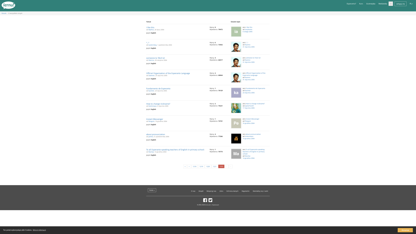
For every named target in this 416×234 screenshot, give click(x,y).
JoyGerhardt (249, 106)
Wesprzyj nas (211, 191)
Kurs (361, 3)
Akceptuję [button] (405, 230)
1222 (221, 166)
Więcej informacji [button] (39, 230)
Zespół (201, 191)
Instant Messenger (154, 119)
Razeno (247, 45)
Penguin (151, 121)
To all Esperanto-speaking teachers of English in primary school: (175, 149)
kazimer (151, 91)
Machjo (151, 152)
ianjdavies (248, 29)
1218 (194, 166)
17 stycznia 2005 (249, 108)
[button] (391, 4)
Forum (4, 13)
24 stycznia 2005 (249, 93)
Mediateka (383, 3)
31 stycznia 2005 (249, 47)
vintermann (249, 136)
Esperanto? (351, 3)
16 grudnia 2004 (248, 123)
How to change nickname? (158, 103)
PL (411, 3)
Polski (151, 190)
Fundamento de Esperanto (158, 88)
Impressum (215, 205)
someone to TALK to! (155, 58)
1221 (214, 166)
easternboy (153, 45)
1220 (208, 166)
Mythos (151, 30)
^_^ (147, 42)
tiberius (151, 60)
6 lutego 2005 (247, 32)
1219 (201, 166)
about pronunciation (155, 134)
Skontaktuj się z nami (260, 191)
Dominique (153, 106)
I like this (150, 27)
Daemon (152, 75)
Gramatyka (370, 3)
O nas (193, 191)
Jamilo (151, 137)
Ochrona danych (232, 191)
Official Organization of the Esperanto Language (168, 73)
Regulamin (245, 191)
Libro (221, 191)
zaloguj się (400, 4)
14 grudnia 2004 (248, 138)
